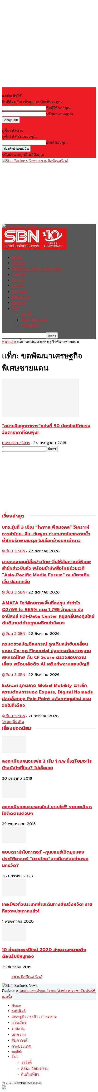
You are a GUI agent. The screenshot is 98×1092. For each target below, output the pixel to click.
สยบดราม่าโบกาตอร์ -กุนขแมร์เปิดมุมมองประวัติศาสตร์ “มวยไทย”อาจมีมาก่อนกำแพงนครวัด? (45, 859)
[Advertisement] (37, 193)
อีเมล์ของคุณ (57, 142)
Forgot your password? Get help (26, 125)
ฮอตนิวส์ (18, 263)
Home (16, 257)
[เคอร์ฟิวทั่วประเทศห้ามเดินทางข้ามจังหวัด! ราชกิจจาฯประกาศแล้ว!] (14, 894)
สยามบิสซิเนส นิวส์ (26, 977)
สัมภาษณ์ (19, 291)
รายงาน (17, 280)
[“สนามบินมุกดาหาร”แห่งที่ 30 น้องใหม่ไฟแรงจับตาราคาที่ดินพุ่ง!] (40, 416)
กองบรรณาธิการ (16, 443)
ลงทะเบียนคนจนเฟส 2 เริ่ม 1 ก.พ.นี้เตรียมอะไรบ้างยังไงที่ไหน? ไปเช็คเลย (47, 764)
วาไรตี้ (26, 314)
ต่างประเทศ (20, 297)
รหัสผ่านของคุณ (59, 114)
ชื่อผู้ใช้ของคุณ (58, 108)
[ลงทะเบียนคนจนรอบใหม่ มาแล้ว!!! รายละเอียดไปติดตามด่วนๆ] (14, 797)
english (18, 303)
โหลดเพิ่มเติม (13, 722)
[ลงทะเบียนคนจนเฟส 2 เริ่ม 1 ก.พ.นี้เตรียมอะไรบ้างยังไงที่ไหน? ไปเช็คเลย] (14, 751)
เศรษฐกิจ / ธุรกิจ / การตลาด (36, 268)
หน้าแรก (9, 342)
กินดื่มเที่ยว (30, 325)
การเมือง (18, 274)
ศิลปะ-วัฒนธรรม (34, 320)
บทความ (18, 286)
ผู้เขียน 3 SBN (13, 551)
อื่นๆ (15, 308)
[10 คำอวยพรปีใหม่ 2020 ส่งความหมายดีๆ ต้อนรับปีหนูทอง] (14, 940)
